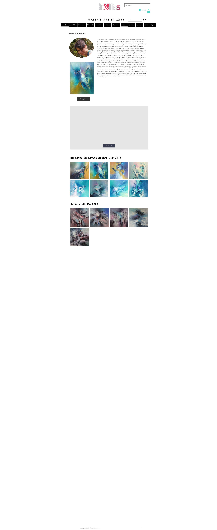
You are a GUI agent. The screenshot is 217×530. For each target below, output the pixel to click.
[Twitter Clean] (142, 528)
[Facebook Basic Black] (143, 19)
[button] (148, 11)
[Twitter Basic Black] (146, 19)
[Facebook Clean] (140, 528)
